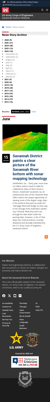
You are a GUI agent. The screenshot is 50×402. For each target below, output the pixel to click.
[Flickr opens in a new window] (20, 295)
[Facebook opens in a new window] (3, 295)
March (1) (10, 71)
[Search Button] (41, 10)
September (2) (12, 57)
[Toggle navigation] (46, 10)
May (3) (9, 65)
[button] (23, 4)
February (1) (11, 73)
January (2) (10, 76)
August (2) (10, 59)
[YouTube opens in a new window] (14, 295)
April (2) (9, 68)
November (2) (12, 54)
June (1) (9, 62)
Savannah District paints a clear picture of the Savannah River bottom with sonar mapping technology (30, 167)
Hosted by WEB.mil (24, 353)
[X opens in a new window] (9, 295)
